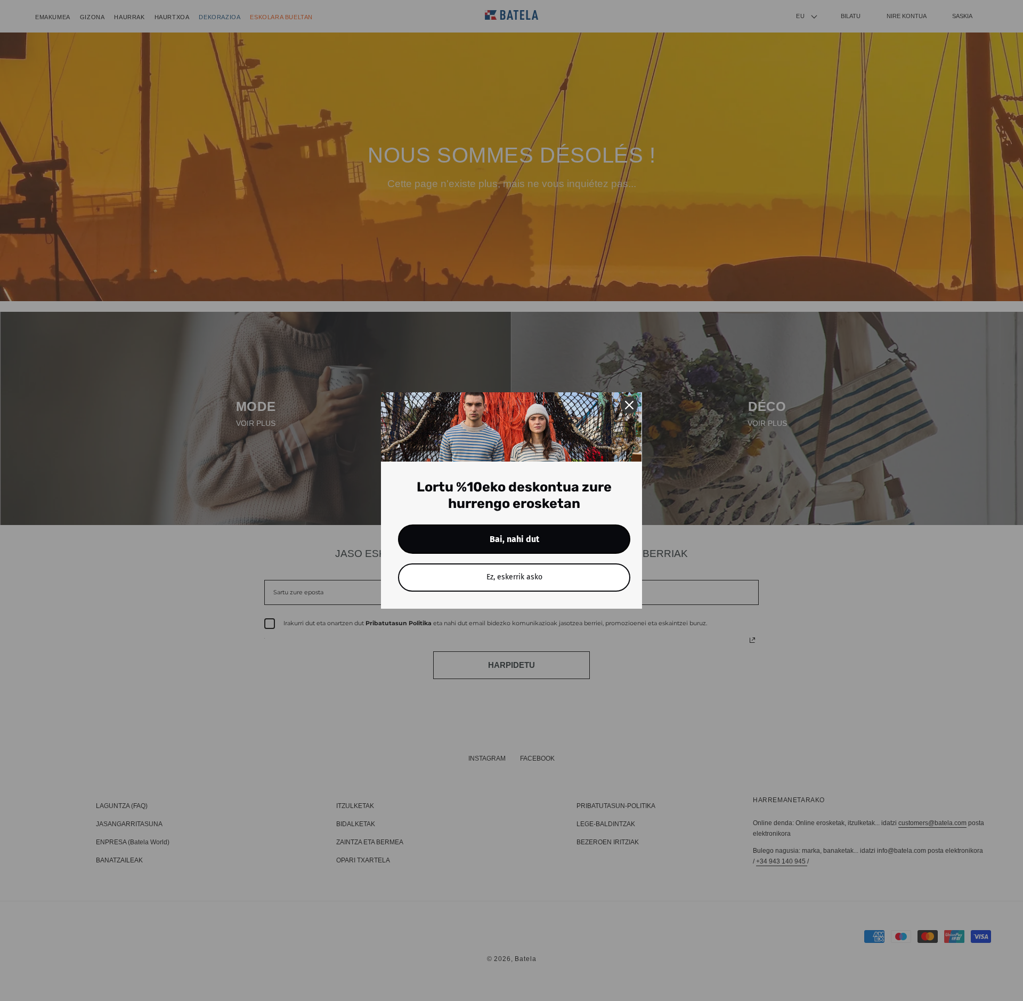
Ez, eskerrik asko (514, 577)
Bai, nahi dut (514, 539)
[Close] (629, 405)
